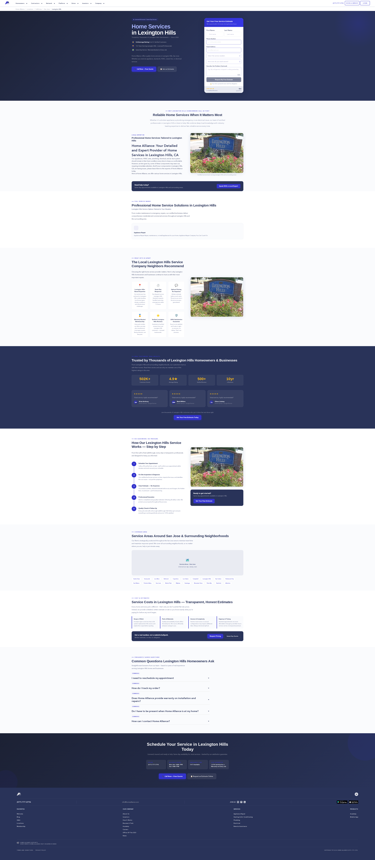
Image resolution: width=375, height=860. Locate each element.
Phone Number (211, 39)
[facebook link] (238, 802)
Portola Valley (147, 583)
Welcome (20, 814)
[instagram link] (241, 802)
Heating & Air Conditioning (243, 817)
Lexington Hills (207, 579)
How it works (127, 820)
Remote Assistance (240, 826)
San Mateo (136, 583)
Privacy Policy (40, 850)
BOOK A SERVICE (352, 3)
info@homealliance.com (130, 802)
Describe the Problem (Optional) (216, 66)
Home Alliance (20, 9)
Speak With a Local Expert (228, 186)
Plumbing (237, 820)
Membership (21, 826)
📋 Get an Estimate (167, 69)
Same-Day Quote (232, 636)
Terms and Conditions (25, 850)
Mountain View (198, 583)
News (125, 836)
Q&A (18, 820)
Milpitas (178, 583)
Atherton (227, 583)
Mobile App (354, 817)
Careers (125, 829)
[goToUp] (356, 794)
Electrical (237, 823)
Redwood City (230, 579)
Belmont (166, 579)
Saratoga (187, 583)
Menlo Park (168, 583)
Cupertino (176, 579)
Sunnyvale (147, 579)
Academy (126, 826)
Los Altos (156, 579)
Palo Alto (209, 583)
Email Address (210, 47)
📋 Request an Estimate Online (202, 776)
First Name (210, 30)
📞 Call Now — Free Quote (144, 69)
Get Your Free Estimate (204, 501)
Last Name (228, 30)
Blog (18, 817)
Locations (20, 823)
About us (126, 814)
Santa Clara (136, 579)
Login (365, 3)
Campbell (195, 579)
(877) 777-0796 (338, 3)
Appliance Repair (239, 814)
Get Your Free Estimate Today (187, 417)
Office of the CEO (129, 832)
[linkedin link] (245, 802)
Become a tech (128, 823)
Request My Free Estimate (224, 79)
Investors (126, 817)
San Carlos (218, 579)
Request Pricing (215, 636)
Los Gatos (185, 579)
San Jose (158, 583)
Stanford (218, 583)
